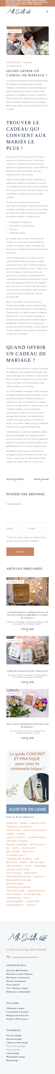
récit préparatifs (32, 894)
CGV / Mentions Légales (17, 988)
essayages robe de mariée (19, 858)
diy (7, 848)
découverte (28, 851)
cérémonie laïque (37, 837)
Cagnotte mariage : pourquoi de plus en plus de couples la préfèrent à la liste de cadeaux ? (27, 615)
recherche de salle (15, 890)
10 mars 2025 (14, 640)
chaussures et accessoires (19, 826)
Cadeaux (27, 62)
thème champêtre (14, 901)
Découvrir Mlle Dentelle (17, 970)
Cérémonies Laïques (15, 1008)
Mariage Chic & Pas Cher (17, 1015)
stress (26, 897)
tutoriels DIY (32, 901)
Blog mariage (12, 1060)
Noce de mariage (13, 1035)
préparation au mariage (18, 887)
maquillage (40, 865)
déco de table (13, 851)
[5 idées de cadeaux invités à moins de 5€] (27, 650)
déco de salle (28, 848)
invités (28, 865)
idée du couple (37, 862)
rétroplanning (13, 897)
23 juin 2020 (14, 31)
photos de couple (14, 883)
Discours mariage (14, 1039)
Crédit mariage (12, 1053)
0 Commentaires (14, 66)
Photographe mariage (15, 1057)
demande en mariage (16, 844)
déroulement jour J (15, 855)
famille (23, 862)
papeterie (39, 876)
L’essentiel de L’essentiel (17, 1012)
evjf (37, 858)
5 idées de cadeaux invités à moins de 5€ (27, 671)
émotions (31, 904)
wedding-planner (15, 904)
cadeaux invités (38, 823)
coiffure (10, 833)
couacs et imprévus (16, 837)
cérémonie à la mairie (17, 840)
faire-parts (11, 862)
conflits (21, 833)
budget (23, 823)
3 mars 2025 (14, 693)
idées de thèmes (14, 865)
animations (11, 823)
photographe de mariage (18, 880)
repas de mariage (36, 890)
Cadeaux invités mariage (17, 1042)
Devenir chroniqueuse (16, 981)
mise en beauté (13, 872)
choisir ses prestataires (34, 830)
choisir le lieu (13, 830)
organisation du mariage (18, 876)
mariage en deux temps (17, 869)
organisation (30, 872)
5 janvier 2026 (15, 581)
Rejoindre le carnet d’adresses (19, 974)
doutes (15, 848)
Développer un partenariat (17, 977)
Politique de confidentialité (18, 992)
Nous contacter (13, 985)
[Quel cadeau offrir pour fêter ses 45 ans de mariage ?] (27, 703)
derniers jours (37, 844)
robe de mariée (13, 894)
